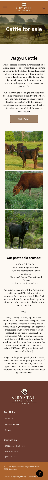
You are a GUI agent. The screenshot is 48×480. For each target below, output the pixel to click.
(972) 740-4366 (11, 457)
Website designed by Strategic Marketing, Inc (21, 477)
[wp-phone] (44, 9)
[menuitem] (24, 418)
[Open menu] (5, 8)
